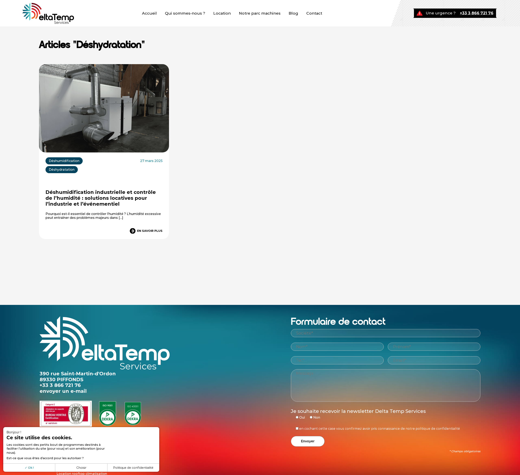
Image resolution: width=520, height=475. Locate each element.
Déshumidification (64, 161)
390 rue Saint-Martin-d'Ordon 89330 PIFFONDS (78, 376)
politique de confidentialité (438, 429)
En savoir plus (149, 231)
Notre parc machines (260, 13)
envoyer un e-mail (63, 391)
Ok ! (30, 468)
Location (222, 13)
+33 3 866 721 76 (476, 13)
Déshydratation (62, 170)
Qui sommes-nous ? (185, 13)
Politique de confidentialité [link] (133, 468)
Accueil (149, 13)
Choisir (81, 468)
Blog (293, 13)
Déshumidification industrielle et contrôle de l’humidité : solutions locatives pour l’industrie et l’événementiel (101, 198)
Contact (314, 13)
